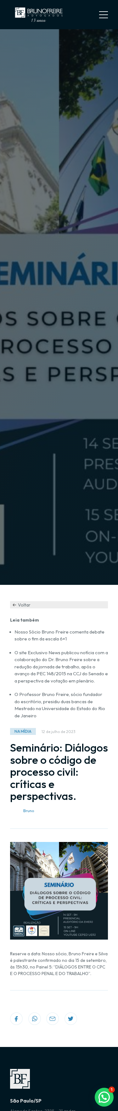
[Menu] (103, 14)
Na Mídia (22, 731)
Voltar (24, 605)
